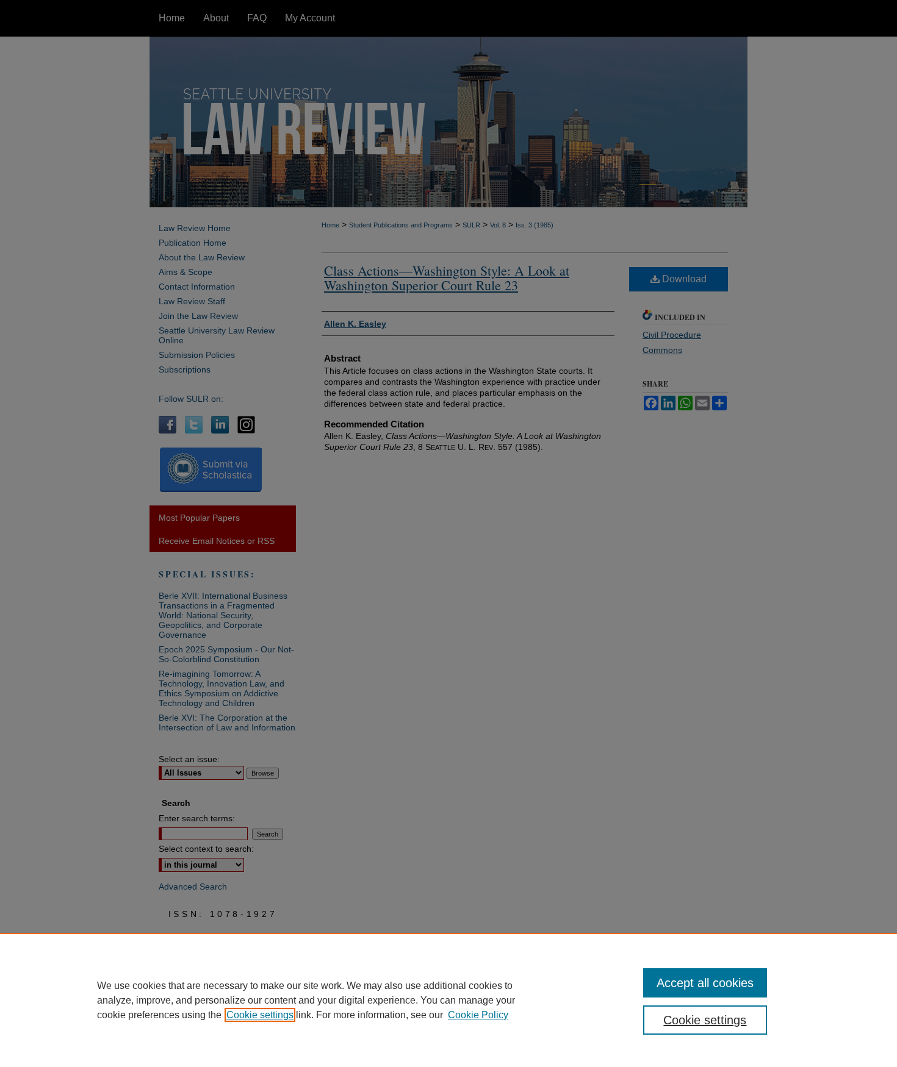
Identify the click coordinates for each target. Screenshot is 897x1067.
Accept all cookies (705, 983)
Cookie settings (260, 1015)
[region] (448, 1000)
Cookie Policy (478, 1015)
